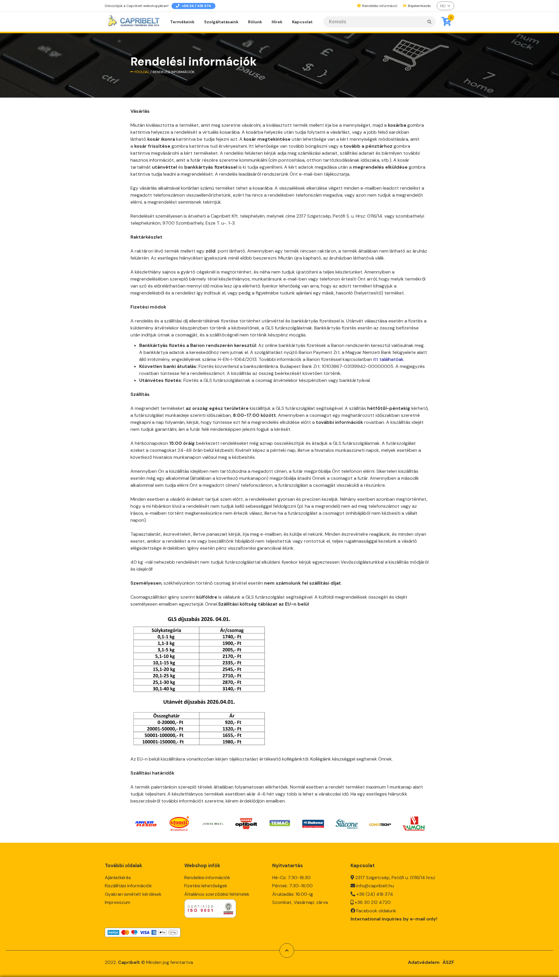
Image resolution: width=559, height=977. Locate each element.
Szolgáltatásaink (221, 21)
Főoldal (141, 72)
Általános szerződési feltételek (217, 894)
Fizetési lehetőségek (205, 886)
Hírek (277, 21)
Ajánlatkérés (118, 877)
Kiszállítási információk (128, 886)
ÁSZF (448, 962)
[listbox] (445, 5)
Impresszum (117, 902)
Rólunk (255, 21)
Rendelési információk (207, 877)
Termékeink (182, 21)
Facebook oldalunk (376, 911)
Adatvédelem (424, 962)
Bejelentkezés (419, 5)
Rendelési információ (379, 5)
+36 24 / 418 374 (196, 5)
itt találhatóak (388, 359)
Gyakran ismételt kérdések (133, 894)
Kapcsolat (302, 21)
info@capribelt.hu (375, 886)
